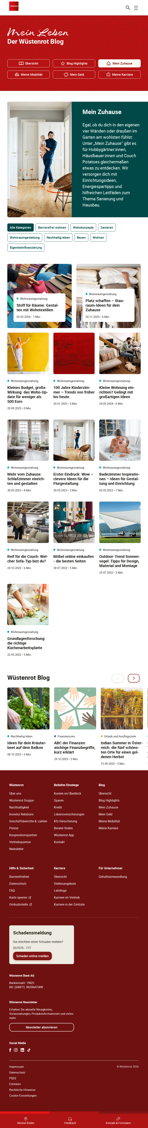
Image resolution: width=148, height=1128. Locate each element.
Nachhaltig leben (58, 237)
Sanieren (107, 227)
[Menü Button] (136, 7)
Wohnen (98, 237)
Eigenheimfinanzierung (26, 247)
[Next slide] (134, 678)
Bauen (81, 237)
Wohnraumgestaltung (25, 237)
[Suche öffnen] (128, 7)
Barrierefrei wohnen (52, 227)
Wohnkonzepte (83, 227)
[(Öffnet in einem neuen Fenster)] (10, 1050)
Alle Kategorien (20, 227)
